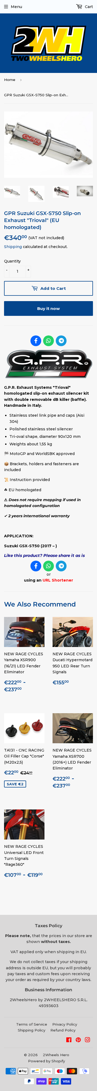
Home (9, 79)
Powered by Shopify (46, 1061)
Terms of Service (31, 1024)
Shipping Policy (31, 1030)
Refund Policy (62, 1030)
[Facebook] (35, 340)
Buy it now (48, 308)
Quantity (12, 261)
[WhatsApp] (48, 340)
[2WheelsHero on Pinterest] (78, 1040)
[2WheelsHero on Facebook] (69, 1040)
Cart (88, 6)
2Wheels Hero (56, 1055)
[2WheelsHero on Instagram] (87, 1040)
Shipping (13, 246)
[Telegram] (61, 340)
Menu (16, 6)
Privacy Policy (64, 1024)
